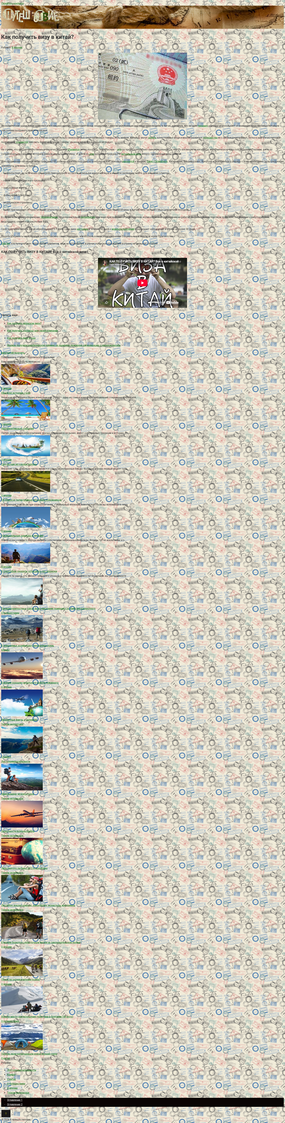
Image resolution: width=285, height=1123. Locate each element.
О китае (5, 1058)
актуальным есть (131, 154)
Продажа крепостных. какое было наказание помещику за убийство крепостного (48, 608)
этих (91, 154)
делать (152, 137)
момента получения (123, 229)
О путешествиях (10, 613)
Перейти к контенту (12, 3)
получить (19, 352)
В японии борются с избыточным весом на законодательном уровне (40, 942)
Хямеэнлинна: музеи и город (17, 794)
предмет (203, 125)
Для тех (5, 243)
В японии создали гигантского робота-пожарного (29, 682)
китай (10, 352)
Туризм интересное (12, 724)
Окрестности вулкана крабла (17, 831)
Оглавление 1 (14, 1100)
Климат (5, 650)
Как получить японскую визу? (24, 323)
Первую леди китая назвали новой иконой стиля (29, 1054)
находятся (128, 161)
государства (210, 137)
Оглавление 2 (14, 1104)
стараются (22, 142)
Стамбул (6, 757)
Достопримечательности (15, 761)
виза (4, 352)
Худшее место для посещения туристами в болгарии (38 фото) (37, 1016)
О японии (17, 47)
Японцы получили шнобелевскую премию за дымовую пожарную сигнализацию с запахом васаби (63, 345)
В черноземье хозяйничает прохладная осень (27, 645)
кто (119, 149)
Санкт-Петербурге (157, 161)
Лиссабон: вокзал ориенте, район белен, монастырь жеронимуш (38, 905)
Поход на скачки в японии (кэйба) (20, 979)
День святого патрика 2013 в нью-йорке (24, 868)
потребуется (88, 217)
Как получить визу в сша (21, 338)
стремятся (74, 149)
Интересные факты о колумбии (19, 719)
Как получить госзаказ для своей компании (32, 330)
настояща (82, 229)
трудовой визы (49, 217)
